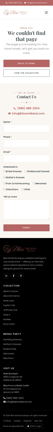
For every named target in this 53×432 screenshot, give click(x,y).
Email (7, 151)
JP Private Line (10, 310)
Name (7, 121)
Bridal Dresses (13, 171)
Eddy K (6, 314)
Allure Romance (11, 295)
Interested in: (10, 166)
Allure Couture (10, 291)
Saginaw (27, 420)
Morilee (7, 319)
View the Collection (26, 73)
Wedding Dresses (12, 339)
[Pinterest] (21, 276)
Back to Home (26, 63)
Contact (7, 420)
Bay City (38, 420)
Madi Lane (8, 300)
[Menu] (46, 12)
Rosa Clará (9, 324)
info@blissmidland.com (37, 3)
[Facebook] (13, 276)
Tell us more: (10, 196)
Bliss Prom (8, 358)
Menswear (41, 183)
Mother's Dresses (15, 177)
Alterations (11, 189)
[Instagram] (6, 276)
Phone (7, 136)
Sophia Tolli (9, 305)
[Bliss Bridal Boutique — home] (15, 12)
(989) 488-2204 (15, 3)
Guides (17, 420)
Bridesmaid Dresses (38, 171)
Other (26, 189)
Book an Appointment (13, 426)
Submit (26, 227)
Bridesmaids (9, 349)
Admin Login (35, 426)
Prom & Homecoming (17, 183)
